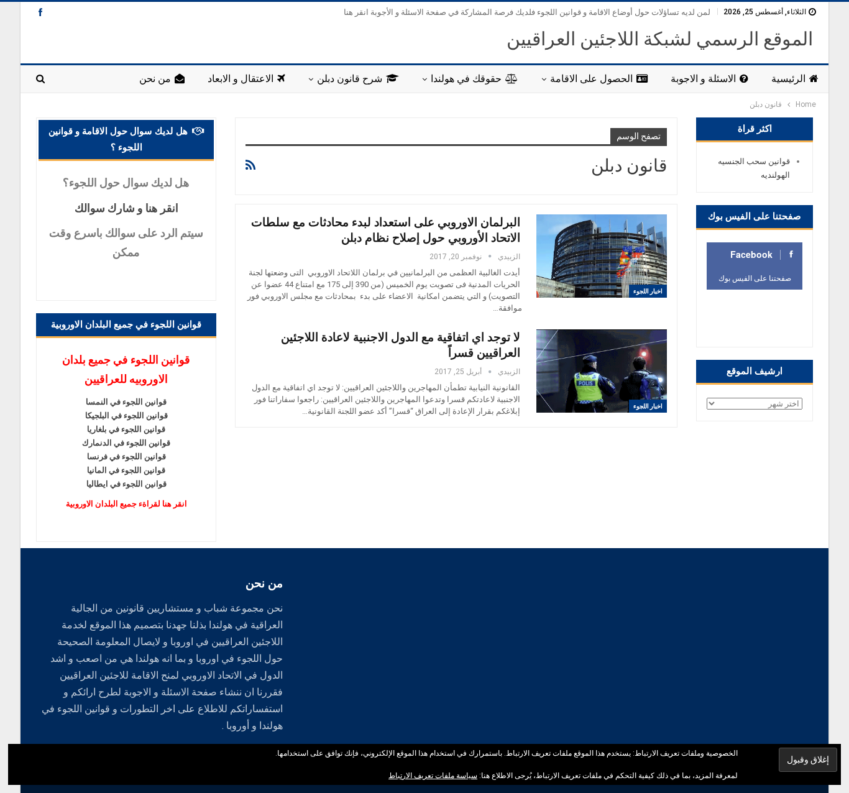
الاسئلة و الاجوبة (703, 79)
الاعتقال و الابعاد (240, 79)
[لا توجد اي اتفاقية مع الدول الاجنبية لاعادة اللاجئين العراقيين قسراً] (601, 371)
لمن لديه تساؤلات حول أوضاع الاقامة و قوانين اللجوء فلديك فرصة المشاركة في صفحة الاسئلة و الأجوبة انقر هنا (527, 12)
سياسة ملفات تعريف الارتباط (432, 775)
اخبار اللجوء (648, 291)
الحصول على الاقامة (591, 79)
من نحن (155, 79)
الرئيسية (788, 79)
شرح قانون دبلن (349, 79)
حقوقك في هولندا (466, 79)
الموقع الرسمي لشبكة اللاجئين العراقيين (660, 39)
